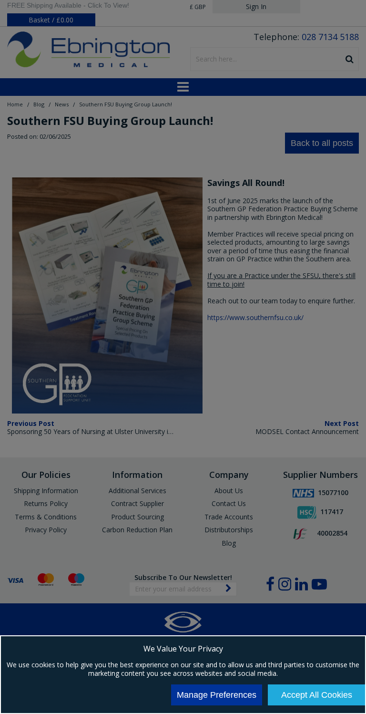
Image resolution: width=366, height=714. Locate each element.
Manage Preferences (216, 695)
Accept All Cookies (316, 695)
